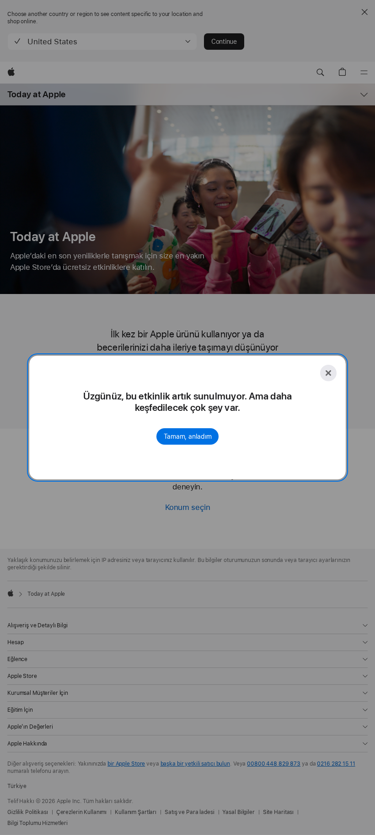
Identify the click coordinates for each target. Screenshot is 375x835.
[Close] (328, 373)
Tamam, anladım (188, 436)
